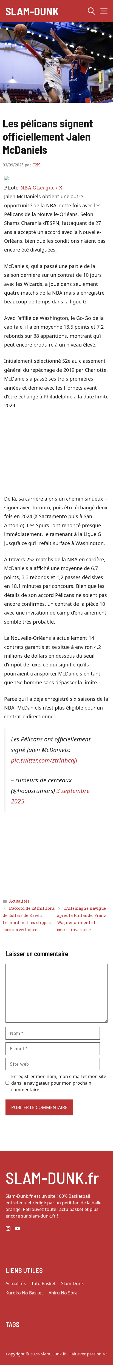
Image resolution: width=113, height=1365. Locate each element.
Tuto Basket (43, 1283)
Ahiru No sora (63, 1293)
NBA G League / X (41, 187)
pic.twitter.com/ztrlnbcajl (44, 760)
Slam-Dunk (32, 11)
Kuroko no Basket (24, 1293)
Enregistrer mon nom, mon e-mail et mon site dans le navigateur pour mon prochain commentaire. (58, 1083)
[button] (91, 11)
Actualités (19, 901)
